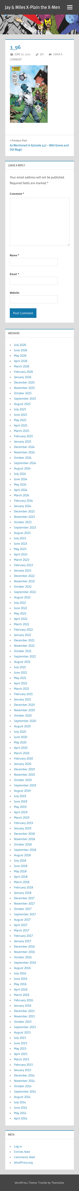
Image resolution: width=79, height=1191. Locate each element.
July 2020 (20, 731)
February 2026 (23, 372)
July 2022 (20, 603)
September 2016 (25, 962)
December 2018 (24, 834)
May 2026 (20, 355)
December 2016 (24, 946)
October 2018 (23, 844)
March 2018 (21, 882)
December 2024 (24, 447)
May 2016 (20, 984)
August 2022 (22, 597)
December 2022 (24, 576)
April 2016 (20, 989)
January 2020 (22, 764)
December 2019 (24, 769)
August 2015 (22, 1032)
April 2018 (20, 876)
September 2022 (25, 592)
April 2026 (20, 361)
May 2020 (20, 742)
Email (14, 274)
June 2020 (20, 737)
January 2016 (22, 1005)
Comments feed (24, 1157)
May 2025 (20, 420)
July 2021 (20, 667)
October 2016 (23, 957)
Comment (17, 193)
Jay (42, 54)
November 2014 (24, 1081)
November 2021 (24, 645)
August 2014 (22, 1097)
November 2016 (24, 952)
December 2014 (24, 1075)
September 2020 (25, 721)
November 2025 (24, 388)
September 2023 (25, 527)
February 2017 (23, 936)
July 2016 (20, 973)
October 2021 (22, 651)
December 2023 (24, 511)
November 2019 (24, 774)
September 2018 (25, 850)
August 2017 (22, 919)
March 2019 (21, 817)
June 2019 (20, 801)
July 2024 (20, 474)
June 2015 (20, 1043)
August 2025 (22, 404)
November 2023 (24, 517)
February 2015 (23, 1064)
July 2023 (20, 538)
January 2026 (22, 377)
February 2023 (23, 565)
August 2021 (22, 662)
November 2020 (24, 710)
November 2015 (24, 1016)
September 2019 (25, 785)
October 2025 (23, 393)
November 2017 (24, 903)
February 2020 (23, 758)
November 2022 (24, 581)
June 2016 (20, 979)
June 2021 (20, 672)
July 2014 (20, 1102)
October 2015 (23, 1022)
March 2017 (21, 930)
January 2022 (22, 635)
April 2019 (20, 812)
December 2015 (24, 1011)
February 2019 (23, 823)
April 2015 (20, 1054)
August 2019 (22, 791)
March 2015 (21, 1059)
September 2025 (25, 398)
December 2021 (24, 640)
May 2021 (20, 678)
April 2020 (20, 748)
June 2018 (20, 866)
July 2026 (20, 345)
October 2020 (23, 715)
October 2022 (22, 586)
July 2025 (20, 409)
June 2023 (20, 543)
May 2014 (20, 1113)
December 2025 (24, 382)
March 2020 (21, 753)
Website (14, 292)
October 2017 (22, 909)
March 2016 (21, 995)
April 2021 (20, 683)
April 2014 (20, 1118)
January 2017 (22, 941)
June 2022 (20, 608)
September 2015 (25, 1027)
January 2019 (22, 828)
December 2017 (24, 898)
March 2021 (21, 688)
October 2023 (22, 522)
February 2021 (23, 694)
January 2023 (22, 570)
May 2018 (20, 871)
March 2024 (21, 495)
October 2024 (23, 457)
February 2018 (23, 887)
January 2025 (22, 441)
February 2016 (23, 1000)
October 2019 (23, 780)
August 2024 (22, 468)
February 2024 (23, 500)
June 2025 (20, 415)
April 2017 (20, 925)
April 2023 (20, 554)
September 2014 (25, 1091)
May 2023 (20, 549)
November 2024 (24, 452)
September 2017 (25, 914)
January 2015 (22, 1070)
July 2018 (20, 860)
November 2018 (24, 839)
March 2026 (21, 366)
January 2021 (22, 699)
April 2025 (20, 425)
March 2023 (21, 560)
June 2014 (20, 1107)
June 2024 (20, 479)
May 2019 (20, 807)
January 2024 (22, 506)
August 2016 (22, 968)
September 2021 (25, 656)
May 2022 (20, 613)
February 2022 (23, 629)
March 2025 (21, 431)
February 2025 (23, 436)
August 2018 (22, 855)
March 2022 (21, 624)
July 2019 (20, 796)
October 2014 (23, 1086)
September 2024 (25, 463)
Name (14, 255)
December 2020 (24, 705)
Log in (18, 1146)
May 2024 (20, 484)
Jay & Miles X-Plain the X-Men (32, 7)
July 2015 (20, 1038)
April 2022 (20, 619)
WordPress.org (23, 1162)
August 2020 (22, 726)
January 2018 (22, 893)
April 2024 (20, 490)
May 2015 (20, 1048)
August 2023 (22, 533)
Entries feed (22, 1152)
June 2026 (20, 350)
